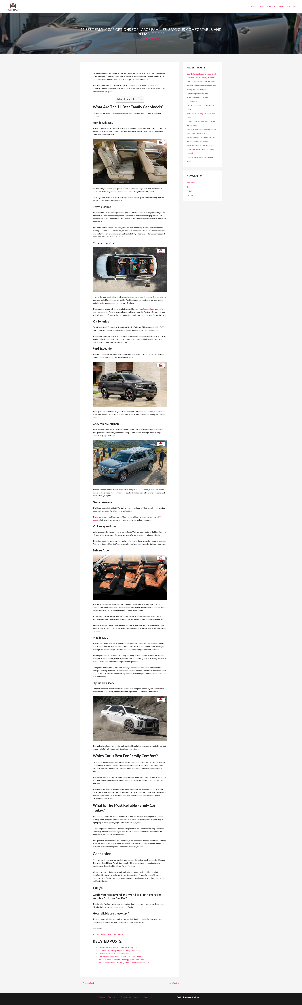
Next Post (174, 983)
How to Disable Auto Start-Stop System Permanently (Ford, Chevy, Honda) (200, 149)
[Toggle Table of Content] (139, 99)
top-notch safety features (150, 411)
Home (253, 6)
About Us (138, 997)
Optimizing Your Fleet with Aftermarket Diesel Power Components (197, 97)
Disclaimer (102, 997)
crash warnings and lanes (145, 309)
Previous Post (87, 983)
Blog (262, 6)
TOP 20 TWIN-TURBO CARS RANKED (109, 934)
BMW (281, 6)
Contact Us (148, 997)
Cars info (271, 6)
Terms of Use (113, 997)
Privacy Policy (126, 997)
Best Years (291, 6)
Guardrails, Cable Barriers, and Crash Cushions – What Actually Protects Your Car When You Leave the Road (201, 77)
